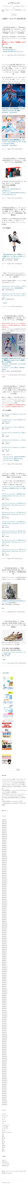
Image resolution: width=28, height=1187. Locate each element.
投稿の (4, 1161)
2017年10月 (4, 1015)
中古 (3, 1134)
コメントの (5, 1163)
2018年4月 (4, 1004)
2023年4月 (4, 893)
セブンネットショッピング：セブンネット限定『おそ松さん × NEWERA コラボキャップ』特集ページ (13, 488)
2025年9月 (4, 840)
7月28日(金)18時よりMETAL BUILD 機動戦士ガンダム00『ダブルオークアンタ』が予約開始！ (14, 318)
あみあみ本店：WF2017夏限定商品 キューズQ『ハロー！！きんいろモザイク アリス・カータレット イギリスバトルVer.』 (14, 141)
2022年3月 (4, 917)
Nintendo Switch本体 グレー (10, 49)
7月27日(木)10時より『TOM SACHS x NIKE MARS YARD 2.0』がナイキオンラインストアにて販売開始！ (14, 624)
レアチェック (14, 3)
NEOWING (22, 367)
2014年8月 (4, 1086)
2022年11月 (4, 903)
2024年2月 (4, 875)
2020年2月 (4, 964)
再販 (3, 1136)
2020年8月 (4, 952)
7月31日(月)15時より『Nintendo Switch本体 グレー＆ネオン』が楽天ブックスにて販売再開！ (14, 160)
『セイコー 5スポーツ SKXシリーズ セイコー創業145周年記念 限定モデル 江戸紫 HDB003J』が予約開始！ (14, 786)
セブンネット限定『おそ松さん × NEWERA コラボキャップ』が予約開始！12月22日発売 (14, 475)
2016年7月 (4, 1043)
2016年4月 (4, 1049)
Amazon (5, 302)
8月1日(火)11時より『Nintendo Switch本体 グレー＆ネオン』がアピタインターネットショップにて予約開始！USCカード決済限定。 (14, 30)
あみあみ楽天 (5, 112)
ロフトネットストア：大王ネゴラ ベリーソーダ (14, 414)
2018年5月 (4, 1002)
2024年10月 (4, 860)
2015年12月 (4, 1056)
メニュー (14, 14)
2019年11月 (4, 969)
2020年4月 (4, 960)
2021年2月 (4, 941)
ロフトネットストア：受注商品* (11, 460)
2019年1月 (4, 988)
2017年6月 (4, 1023)
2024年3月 (4, 873)
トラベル (4, 1121)
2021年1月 (4, 943)
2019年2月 (4, 986)
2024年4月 (4, 871)
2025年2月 (4, 853)
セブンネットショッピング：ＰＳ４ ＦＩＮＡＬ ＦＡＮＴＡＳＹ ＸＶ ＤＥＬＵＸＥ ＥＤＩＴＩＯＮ (14, 295)
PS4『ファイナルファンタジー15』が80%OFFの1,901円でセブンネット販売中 (14, 275)
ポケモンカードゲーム (7, 1132)
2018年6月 (4, 1001)
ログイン (4, 1160)
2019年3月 (4, 984)
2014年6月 (4, 1089)
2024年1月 (4, 877)
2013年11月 (4, 1102)
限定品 (9, 149)
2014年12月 (4, 1078)
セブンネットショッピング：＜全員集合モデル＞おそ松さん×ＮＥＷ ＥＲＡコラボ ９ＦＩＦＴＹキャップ (14, 495)
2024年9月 (4, 862)
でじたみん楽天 (22, 363)
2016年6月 (4, 1045)
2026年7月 (4, 821)
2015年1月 (4, 1076)
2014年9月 (4, 1084)
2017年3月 (4, 1028)
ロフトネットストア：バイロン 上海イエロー (13, 427)
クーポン (4, 1117)
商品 (9, 55)
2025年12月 (4, 834)
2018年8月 (4, 997)
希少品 (11, 55)
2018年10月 (4, 993)
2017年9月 (4, 1017)
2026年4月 (4, 827)
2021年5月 (4, 936)
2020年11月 (4, 947)
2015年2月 (4, 1075)
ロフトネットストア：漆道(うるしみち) (13, 458)
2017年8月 (4, 1019)
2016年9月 (4, 1039)
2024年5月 (4, 869)
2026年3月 (4, 829)
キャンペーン (5, 1115)
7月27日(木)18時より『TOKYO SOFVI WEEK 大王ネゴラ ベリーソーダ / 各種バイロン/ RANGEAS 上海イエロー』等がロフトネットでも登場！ (14, 390)
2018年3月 (4, 1006)
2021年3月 (4, 940)
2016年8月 (4, 1041)
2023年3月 (4, 895)
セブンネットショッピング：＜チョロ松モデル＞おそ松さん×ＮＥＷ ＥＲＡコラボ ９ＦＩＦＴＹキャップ (14, 523)
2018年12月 (4, 989)
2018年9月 (4, 995)
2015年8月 (4, 1063)
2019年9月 (4, 973)
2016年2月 (4, 1052)
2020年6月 (4, 956)
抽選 (9, 611)
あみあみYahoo (13, 112)
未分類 (3, 1147)
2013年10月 (4, 1104)
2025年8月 (4, 842)
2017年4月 (4, 1026)
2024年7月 (4, 866)
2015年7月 (4, 1065)
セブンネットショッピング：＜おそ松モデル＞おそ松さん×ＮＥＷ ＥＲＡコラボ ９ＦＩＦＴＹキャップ (14, 504)
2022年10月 (4, 904)
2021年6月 (4, 934)
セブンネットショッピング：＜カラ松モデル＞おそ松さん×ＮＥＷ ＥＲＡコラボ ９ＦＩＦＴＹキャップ (14, 514)
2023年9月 (4, 884)
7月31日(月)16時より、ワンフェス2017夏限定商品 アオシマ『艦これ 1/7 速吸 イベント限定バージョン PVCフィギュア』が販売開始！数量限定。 (14, 211)
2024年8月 (4, 864)
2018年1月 (4, 1010)
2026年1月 (4, 832)
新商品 (3, 1145)
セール (9, 306)
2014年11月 (4, 1080)
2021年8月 (4, 930)
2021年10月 (4, 927)
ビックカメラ (5, 367)
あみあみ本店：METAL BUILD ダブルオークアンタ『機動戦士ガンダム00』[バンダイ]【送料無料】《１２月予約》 (14, 360)
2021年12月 (4, 923)
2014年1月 (4, 1099)
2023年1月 (4, 899)
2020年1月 (4, 965)
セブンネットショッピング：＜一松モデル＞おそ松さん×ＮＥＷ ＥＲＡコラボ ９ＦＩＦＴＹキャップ (14, 532)
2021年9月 (4, 928)
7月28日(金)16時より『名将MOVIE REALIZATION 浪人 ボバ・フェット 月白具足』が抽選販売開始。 (14, 571)
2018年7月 (4, 999)
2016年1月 (4, 1054)
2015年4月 (4, 1071)
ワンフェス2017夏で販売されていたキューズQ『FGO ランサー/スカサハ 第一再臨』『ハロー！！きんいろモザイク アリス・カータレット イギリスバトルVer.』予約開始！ (14, 69)
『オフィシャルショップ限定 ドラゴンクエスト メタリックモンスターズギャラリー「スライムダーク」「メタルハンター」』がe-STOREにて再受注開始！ (14, 780)
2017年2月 (4, 1030)
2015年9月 (4, 1062)
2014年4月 (4, 1093)
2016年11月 (4, 1036)
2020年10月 (4, 949)
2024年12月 (4, 856)
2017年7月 (4, 1021)
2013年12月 (4, 1100)
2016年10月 (4, 1038)
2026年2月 (4, 830)
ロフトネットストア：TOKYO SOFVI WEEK (14, 456)
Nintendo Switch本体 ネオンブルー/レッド (13, 51)
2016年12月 (4, 1034)
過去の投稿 (5, 672)
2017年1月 (4, 1032)
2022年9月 (4, 906)
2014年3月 (4, 1095)
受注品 (3, 1137)
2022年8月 (4, 908)
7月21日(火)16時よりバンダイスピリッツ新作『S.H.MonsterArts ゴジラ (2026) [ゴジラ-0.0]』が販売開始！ (14, 803)
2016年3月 (4, 1051)
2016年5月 (4, 1047)
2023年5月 (4, 891)
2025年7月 (4, 843)
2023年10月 (4, 882)
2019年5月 (4, 980)
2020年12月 (4, 945)
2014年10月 (4, 1082)
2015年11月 (4, 1058)
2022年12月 (4, 901)
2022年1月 (4, 921)
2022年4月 (4, 915)
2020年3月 (4, 962)
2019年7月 (4, 977)
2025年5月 (4, 847)
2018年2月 (4, 1008)
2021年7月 (4, 932)
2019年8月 (4, 975)
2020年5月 (4, 958)
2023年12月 (4, 878)
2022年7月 (4, 910)
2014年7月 (4, 1088)
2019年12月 (4, 967)
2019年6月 (4, 978)
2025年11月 (4, 836)
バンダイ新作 (11, 374)
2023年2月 (4, 897)
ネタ (3, 1123)
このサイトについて (6, 1182)
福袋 (3, 1149)
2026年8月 (4, 819)
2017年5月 (4, 1025)
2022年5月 (4, 914)
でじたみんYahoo (6, 365)
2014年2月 (4, 1097)
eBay (3, 608)
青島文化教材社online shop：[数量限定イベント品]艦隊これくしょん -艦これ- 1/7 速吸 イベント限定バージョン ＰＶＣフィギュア (13, 256)
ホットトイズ (5, 1128)
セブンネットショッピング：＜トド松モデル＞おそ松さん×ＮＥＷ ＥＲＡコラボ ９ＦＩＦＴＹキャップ (14, 551)
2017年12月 (4, 1012)
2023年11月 (4, 880)
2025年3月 (4, 851)
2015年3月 (4, 1073)
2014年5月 (4, 1091)
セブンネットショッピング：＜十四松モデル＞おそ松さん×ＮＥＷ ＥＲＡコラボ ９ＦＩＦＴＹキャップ (14, 541)
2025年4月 (4, 849)
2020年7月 (4, 954)
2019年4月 (4, 982)
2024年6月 (4, 867)
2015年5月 (4, 1069)
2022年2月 (4, 919)
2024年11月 (4, 858)
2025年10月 (4, 838)
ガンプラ (4, 1113)
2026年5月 (4, 825)
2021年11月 (4, 925)
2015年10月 (4, 1060)
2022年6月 (4, 912)
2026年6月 (4, 823)
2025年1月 (4, 854)
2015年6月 (4, 1067)
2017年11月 (4, 1014)
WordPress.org (5, 1165)
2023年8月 (4, 886)
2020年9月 (4, 951)
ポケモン (4, 1130)
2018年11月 (4, 991)
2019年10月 (4, 971)
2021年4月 (4, 938)
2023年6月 (4, 890)
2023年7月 (4, 888)
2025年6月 (4, 845)
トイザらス (12, 367)
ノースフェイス (5, 1124)
